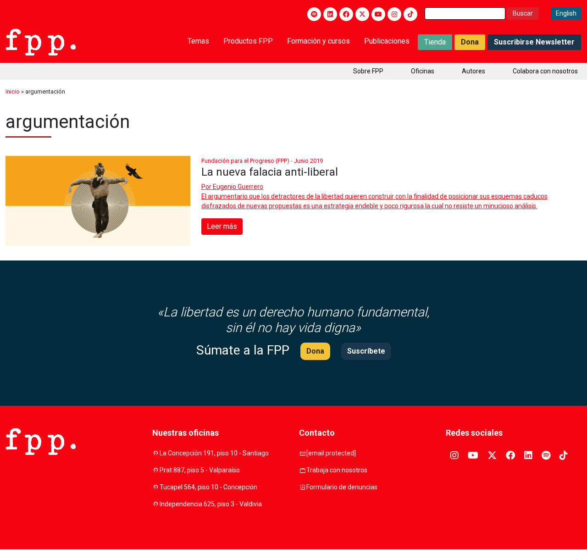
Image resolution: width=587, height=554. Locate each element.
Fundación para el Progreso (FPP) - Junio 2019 (262, 160)
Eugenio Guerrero (238, 186)
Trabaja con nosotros (336, 470)
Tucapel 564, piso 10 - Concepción (208, 487)
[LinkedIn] (330, 14)
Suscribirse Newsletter (534, 42)
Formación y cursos (318, 41)
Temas (198, 41)
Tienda (435, 42)
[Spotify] (314, 14)
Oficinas (422, 71)
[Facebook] (346, 14)
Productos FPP (248, 41)
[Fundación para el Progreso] (41, 41)
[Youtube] (378, 14)
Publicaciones (387, 41)
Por (232, 186)
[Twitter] (362, 14)
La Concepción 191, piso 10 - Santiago (214, 453)
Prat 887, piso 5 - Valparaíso (200, 470)
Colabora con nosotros (545, 71)
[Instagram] (394, 14)
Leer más (222, 226)
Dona (470, 42)
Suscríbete (366, 351)
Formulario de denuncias (341, 487)
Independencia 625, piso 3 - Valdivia (211, 504)
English (566, 13)
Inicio (13, 91)
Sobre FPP (368, 71)
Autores (473, 71)
